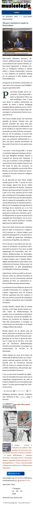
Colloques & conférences (11, 465)
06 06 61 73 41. (25, 481)
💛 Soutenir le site (14, 473)
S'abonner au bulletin (19, 448)
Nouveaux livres (17, 458)
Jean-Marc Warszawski (22, 404)
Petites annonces (22, 460)
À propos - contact (21, 445)
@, (16, 481)
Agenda (12, 460)
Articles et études (24, 453)
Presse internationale (23, 463)
